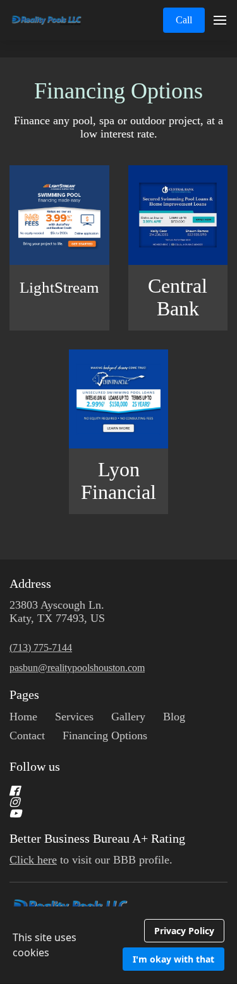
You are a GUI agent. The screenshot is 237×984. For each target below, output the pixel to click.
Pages (24, 694)
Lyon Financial (118, 481)
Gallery (128, 716)
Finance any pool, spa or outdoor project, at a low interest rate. (118, 127)
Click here (33, 859)
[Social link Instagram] (103, 802)
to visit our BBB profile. (92, 859)
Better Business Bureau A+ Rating (97, 838)
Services (74, 716)
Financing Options (118, 90)
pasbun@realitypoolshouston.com (77, 667)
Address (30, 583)
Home (23, 716)
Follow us (34, 766)
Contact (27, 735)
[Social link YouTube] (103, 813)
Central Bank (177, 297)
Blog (174, 716)
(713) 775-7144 (40, 647)
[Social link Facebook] (103, 791)
